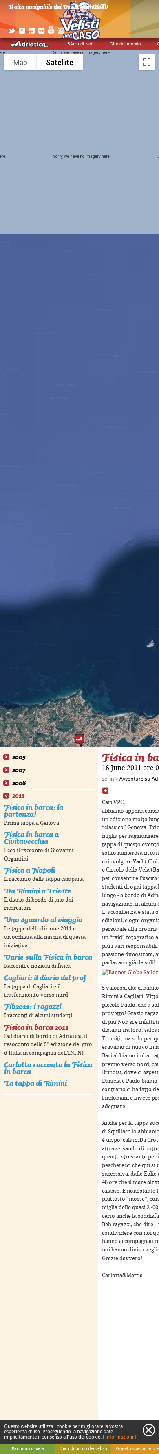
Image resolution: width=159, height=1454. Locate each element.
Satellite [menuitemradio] (59, 62)
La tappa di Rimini (35, 1083)
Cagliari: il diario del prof (45, 977)
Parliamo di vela (28, 1448)
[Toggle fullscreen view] (147, 62)
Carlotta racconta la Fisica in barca (48, 1068)
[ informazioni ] (119, 1437)
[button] (79, 740)
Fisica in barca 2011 (36, 1027)
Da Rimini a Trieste (37, 890)
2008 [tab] (19, 783)
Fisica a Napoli (29, 870)
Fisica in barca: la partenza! (33, 811)
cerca (78, 19)
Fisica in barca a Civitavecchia (31, 838)
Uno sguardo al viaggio (43, 919)
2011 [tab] (18, 796)
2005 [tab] (19, 757)
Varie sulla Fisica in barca (48, 956)
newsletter (83, 14)
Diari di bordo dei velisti (83, 1448)
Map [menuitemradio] (20, 62)
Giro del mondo (125, 44)
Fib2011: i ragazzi (32, 1006)
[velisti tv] (89, 8)
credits (79, 24)
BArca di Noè (80, 44)
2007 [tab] (19, 770)
